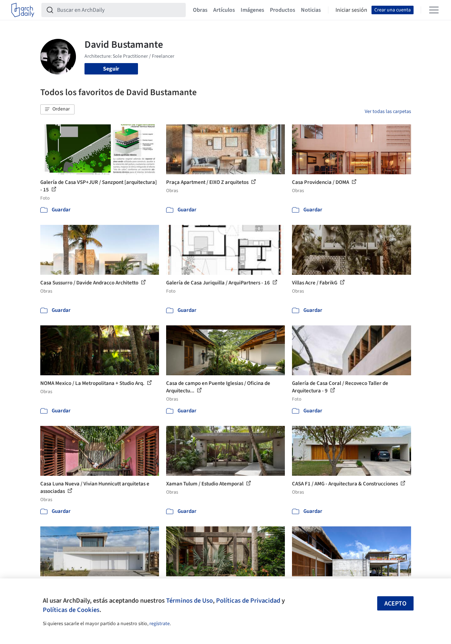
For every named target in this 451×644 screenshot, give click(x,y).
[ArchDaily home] (22, 10)
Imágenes (252, 10)
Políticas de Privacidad (248, 600)
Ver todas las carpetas (388, 111)
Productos (282, 10)
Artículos (224, 10)
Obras (200, 10)
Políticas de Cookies (71, 609)
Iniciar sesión (351, 10)
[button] (57, 109)
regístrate (159, 623)
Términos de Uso (189, 600)
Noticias (311, 10)
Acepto (395, 603)
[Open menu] (434, 10)
